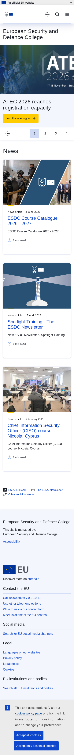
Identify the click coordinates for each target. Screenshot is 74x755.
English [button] (47, 14)
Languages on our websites (21, 652)
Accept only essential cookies (36, 745)
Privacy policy (12, 658)
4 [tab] (66, 133)
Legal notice (11, 663)
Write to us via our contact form (23, 609)
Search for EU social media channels (28, 633)
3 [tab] (56, 133)
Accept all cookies (28, 735)
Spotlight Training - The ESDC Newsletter (31, 324)
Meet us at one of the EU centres (25, 615)
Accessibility (11, 541)
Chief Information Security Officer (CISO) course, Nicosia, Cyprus (34, 430)
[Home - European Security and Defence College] (22, 14)
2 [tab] (45, 133)
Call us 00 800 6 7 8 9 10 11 (22, 597)
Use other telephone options (22, 603)
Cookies (8, 669)
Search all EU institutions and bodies (28, 688)
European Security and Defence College (36, 522)
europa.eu (34, 579)
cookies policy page (28, 713)
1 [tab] (34, 133)
